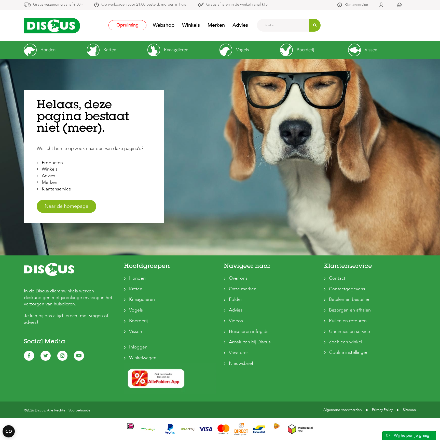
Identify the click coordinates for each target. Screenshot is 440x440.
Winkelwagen (142, 358)
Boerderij (138, 321)
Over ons (238, 278)
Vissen (135, 331)
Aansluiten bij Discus (250, 342)
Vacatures (239, 353)
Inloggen (138, 347)
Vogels (136, 310)
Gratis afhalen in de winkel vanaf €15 (237, 4)
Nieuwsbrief (241, 363)
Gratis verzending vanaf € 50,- (58, 4)
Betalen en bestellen (349, 299)
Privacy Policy (382, 409)
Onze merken (242, 289)
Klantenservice (356, 4)
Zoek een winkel (345, 342)
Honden (137, 278)
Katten (135, 289)
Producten (52, 163)
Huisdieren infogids (248, 331)
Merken (216, 25)
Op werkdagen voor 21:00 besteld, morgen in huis (143, 4)
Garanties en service (349, 331)
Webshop (163, 25)
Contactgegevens (347, 289)
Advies (240, 25)
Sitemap (409, 409)
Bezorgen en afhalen (350, 310)
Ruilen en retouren (348, 321)
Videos (236, 321)
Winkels (191, 25)
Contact (337, 278)
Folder (235, 299)
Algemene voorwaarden (342, 409)
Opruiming (127, 25)
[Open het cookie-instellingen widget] (9, 431)
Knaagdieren (142, 299)
